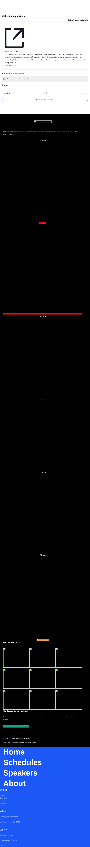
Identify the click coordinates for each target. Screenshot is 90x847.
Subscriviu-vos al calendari (44, 99)
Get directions (5, 845)
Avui (45, 93)
